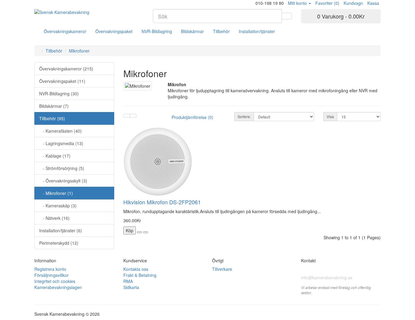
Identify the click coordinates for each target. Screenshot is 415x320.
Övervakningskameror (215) (66, 69)
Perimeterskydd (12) (58, 243)
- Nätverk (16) (54, 218)
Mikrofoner (79, 51)
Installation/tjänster (257, 31)
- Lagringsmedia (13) (61, 143)
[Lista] (126, 115)
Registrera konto (50, 269)
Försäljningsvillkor (51, 275)
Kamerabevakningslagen (58, 287)
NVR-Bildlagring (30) (59, 93)
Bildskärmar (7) (54, 106)
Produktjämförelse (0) (192, 117)
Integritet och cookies (54, 281)
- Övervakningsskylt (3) (63, 181)
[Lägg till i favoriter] (139, 232)
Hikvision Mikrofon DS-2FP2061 (162, 202)
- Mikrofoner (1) (56, 193)
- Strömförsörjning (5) (61, 168)
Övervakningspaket (113, 31)
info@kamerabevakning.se (326, 277)
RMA (128, 281)
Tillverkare (222, 269)
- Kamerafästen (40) (60, 131)
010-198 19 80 (316, 269)
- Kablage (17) (54, 156)
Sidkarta (131, 287)
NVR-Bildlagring (157, 31)
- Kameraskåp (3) (58, 206)
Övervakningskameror (65, 31)
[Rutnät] (133, 115)
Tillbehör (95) (52, 118)
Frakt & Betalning (139, 275)
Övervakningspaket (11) (62, 81)
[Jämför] (145, 232)
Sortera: (244, 116)
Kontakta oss (135, 269)
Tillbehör (221, 31)
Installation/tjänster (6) (60, 230)
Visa (330, 116)
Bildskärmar (192, 31)
